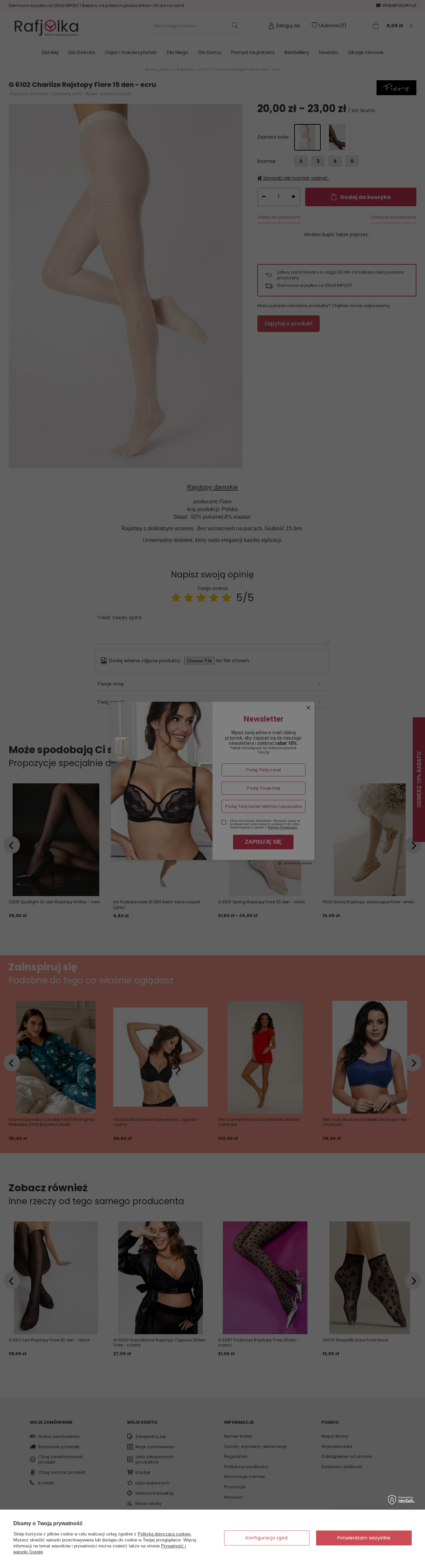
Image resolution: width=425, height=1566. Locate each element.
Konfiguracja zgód (267, 1537)
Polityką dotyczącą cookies (164, 1534)
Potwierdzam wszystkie (363, 1537)
